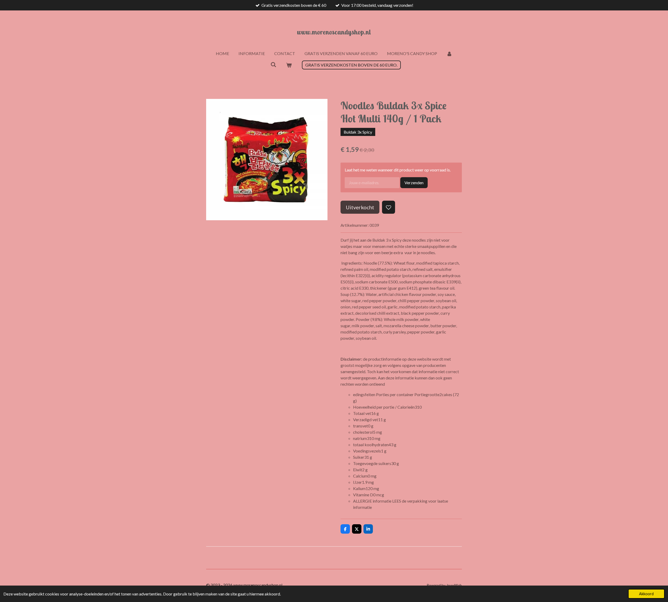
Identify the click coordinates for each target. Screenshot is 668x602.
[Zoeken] (273, 64)
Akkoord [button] (646, 594)
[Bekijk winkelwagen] (289, 65)
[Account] (449, 53)
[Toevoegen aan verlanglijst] (388, 207)
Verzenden (414, 182)
